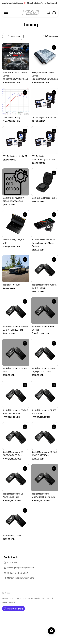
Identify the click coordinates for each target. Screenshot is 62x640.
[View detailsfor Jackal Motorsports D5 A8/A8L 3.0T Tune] (15, 477)
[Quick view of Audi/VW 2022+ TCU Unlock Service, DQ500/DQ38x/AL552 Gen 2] (25, 47)
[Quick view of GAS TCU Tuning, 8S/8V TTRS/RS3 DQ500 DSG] (25, 173)
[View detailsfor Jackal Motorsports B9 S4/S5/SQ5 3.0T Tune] (15, 436)
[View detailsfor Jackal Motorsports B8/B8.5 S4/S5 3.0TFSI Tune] (15, 394)
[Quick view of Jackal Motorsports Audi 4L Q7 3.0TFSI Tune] (54, 259)
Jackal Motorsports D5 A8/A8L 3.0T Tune (13, 495)
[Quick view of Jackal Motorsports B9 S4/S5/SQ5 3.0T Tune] (25, 427)
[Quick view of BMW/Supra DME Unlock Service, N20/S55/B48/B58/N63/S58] (54, 47)
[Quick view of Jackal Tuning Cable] (25, 510)
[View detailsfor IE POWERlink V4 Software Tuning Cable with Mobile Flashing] (44, 223)
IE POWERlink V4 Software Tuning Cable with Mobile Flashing (43, 243)
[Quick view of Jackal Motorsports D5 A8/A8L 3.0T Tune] (25, 468)
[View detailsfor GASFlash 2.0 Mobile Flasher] (44, 182)
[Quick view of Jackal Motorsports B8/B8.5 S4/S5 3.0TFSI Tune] (25, 385)
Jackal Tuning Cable (12, 535)
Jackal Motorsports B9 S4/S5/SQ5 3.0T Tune (13, 453)
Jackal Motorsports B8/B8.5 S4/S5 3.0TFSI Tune (15, 412)
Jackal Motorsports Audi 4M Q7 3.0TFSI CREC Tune (15, 328)
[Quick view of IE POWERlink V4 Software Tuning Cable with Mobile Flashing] (54, 214)
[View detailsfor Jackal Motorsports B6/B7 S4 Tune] (44, 310)
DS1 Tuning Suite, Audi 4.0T (15, 156)
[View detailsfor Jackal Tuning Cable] (15, 519)
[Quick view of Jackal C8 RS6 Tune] (25, 259)
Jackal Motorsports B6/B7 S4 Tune (44, 328)
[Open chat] (51, 630)
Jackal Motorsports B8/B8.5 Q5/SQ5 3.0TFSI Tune (44, 370)
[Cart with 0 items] (54, 12)
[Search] (48, 12)
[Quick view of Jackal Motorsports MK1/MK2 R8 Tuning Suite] (54, 468)
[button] (54, 12)
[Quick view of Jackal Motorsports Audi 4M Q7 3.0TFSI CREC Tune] (25, 301)
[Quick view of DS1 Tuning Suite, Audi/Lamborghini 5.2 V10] (54, 131)
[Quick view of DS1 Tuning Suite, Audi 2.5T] (54, 92)
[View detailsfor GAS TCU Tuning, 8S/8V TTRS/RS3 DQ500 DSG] (15, 182)
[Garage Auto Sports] (30, 12)
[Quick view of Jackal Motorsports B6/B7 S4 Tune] (54, 301)
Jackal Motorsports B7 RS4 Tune (15, 370)
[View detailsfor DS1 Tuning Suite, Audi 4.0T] (15, 140)
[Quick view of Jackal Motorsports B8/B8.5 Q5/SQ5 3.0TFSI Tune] (54, 343)
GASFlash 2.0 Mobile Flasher (44, 198)
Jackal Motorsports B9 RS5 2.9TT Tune (44, 412)
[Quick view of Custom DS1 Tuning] (25, 92)
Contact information (10, 602)
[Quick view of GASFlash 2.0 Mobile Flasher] (54, 173)
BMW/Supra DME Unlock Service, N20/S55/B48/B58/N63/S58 (45, 75)
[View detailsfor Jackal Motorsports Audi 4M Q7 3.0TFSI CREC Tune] (15, 310)
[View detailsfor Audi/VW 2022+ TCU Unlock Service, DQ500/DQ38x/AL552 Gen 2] (15, 56)
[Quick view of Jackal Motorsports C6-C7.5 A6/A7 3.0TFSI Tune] (54, 427)
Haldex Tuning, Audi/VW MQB (13, 241)
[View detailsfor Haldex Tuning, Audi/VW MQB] (15, 223)
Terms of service (34, 598)
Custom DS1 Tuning (11, 117)
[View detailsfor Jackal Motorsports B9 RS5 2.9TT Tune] (44, 394)
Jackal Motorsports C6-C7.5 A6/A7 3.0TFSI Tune (44, 453)
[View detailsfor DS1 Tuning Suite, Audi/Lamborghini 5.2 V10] (44, 140)
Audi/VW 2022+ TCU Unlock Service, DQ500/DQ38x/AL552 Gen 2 (15, 75)
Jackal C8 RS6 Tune (11, 285)
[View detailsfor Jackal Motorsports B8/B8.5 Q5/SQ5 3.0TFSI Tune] (44, 352)
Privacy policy (20, 598)
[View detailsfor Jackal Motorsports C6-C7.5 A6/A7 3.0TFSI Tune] (44, 436)
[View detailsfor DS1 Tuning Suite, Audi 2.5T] (44, 101)
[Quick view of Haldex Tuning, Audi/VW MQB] (25, 214)
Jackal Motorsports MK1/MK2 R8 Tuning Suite (43, 495)
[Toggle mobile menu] (12, 12)
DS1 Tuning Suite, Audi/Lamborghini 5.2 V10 (43, 157)
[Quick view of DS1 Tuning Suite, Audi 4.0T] (25, 131)
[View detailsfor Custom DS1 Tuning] (15, 101)
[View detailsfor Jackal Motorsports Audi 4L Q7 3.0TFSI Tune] (44, 268)
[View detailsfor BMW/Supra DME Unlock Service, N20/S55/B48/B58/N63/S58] (44, 56)
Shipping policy (49, 598)
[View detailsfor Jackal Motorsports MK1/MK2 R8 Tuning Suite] (44, 477)
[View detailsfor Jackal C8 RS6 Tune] (15, 268)
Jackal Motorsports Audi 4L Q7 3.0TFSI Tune (44, 286)
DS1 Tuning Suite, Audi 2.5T (44, 117)
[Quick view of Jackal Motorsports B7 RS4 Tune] (25, 343)
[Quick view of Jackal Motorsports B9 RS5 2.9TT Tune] (54, 385)
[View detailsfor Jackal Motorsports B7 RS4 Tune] (15, 352)
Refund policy (7, 598)
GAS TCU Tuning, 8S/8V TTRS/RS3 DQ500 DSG (13, 199)
